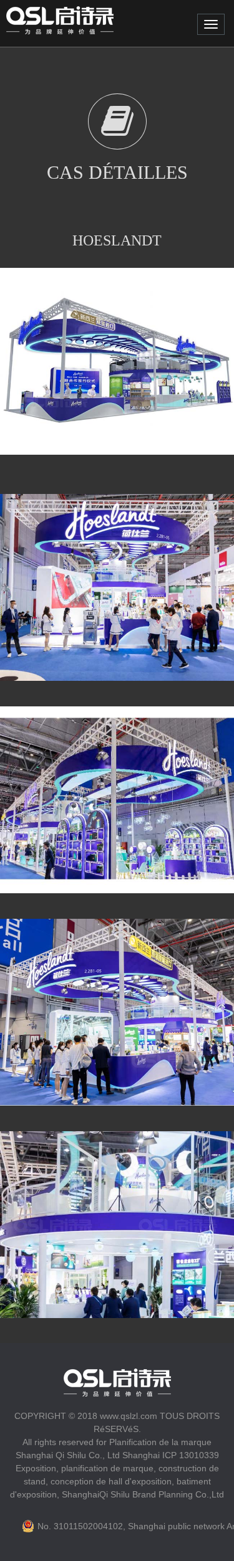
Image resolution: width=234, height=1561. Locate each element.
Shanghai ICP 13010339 (170, 1455)
